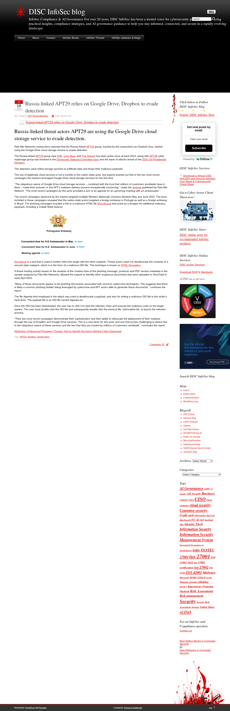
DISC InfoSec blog (57, 11)
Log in (186, 390)
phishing (203, 582)
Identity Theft (194, 524)
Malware (209, 572)
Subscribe (199, 148)
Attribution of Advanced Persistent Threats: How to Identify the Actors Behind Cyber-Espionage (68, 331)
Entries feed (189, 394)
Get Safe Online (191, 429)
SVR (59, 156)
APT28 (153, 156)
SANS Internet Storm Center (197, 448)
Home (21, 37)
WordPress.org (190, 401)
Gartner (187, 425)
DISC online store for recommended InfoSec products (194, 239)
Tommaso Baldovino (133, 707)
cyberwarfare (200, 515)
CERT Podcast (190, 422)
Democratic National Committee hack (78, 159)
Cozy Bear (69, 156)
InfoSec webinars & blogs (126, 37)
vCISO (185, 612)
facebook (209, 519)
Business (208, 493)
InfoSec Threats (95, 37)
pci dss (209, 577)
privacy (183, 586)
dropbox (32, 337)
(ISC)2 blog (188, 414)
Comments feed (191, 397)
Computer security (194, 510)
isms (196, 549)
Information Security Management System (196, 537)
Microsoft (184, 577)
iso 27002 (201, 567)
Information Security (195, 529)
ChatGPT (184, 500)
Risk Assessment (201, 591)
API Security (194, 494)
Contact (50, 37)
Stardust (42, 707)
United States (207, 607)
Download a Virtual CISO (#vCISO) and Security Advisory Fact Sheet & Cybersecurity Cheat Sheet (197, 180)
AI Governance (191, 488)
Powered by (189, 159)
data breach (185, 519)
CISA (191, 500)
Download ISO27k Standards (196, 272)
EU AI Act (197, 520)
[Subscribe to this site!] (211, 12)
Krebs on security (191, 437)
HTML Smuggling (131, 265)
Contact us (186, 630)
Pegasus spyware (189, 582)
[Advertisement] (115, 67)
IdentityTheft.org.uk (192, 433)
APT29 (90, 146)
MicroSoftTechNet (192, 440)
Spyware (195, 607)
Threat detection (40, 116)
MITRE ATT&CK (198, 577)
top (210, 707)
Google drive (43, 337)
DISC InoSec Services (192, 264)
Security (188, 601)
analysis (137, 187)
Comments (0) (157, 344)
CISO (200, 499)
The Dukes (88, 156)
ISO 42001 (194, 572)
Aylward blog (189, 418)
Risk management (191, 595)
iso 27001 (199, 556)
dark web (211, 515)
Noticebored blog (191, 444)
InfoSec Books (71, 37)
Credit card (187, 515)
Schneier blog (190, 452)
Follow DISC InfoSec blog (197, 115)
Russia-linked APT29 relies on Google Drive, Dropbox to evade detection (72, 122)
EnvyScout (104, 203)
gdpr (182, 524)
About (35, 37)
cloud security (200, 505)
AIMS (207, 488)
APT (30, 116)
